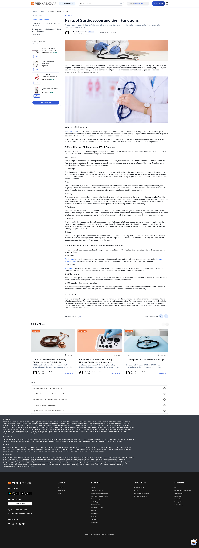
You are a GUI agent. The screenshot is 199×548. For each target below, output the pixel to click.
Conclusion (36, 35)
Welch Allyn (69, 268)
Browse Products (46, 103)
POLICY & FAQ (179, 483)
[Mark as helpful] (80, 316)
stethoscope (71, 131)
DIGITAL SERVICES (140, 483)
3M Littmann (69, 259)
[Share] (166, 316)
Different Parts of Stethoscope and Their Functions (46, 24)
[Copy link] (161, 316)
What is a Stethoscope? (40, 20)
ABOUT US (61, 483)
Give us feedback (20, 504)
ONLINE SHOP (95, 483)
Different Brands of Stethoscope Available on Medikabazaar (46, 30)
